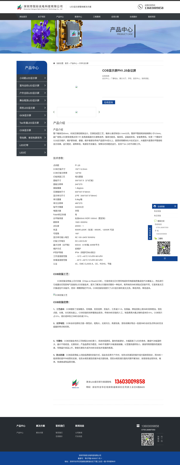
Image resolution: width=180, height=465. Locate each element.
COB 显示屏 (83, 63)
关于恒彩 (41, 16)
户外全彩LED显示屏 (29, 92)
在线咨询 (108, 102)
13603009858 (150, 426)
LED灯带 (24, 145)
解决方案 (39, 432)
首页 (66, 63)
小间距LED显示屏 (28, 78)
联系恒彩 (152, 16)
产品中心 (60, 16)
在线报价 (133, 16)
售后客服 (157, 215)
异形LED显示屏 (27, 107)
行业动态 (78, 436)
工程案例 (96, 16)
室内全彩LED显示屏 (29, 85)
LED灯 (23, 152)
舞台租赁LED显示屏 (29, 100)
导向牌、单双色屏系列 (31, 137)
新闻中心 (78, 16)
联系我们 (59, 432)
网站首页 (23, 16)
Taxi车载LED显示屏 (29, 122)
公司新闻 (78, 432)
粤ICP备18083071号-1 (93, 458)
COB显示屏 (25, 130)
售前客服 (157, 211)
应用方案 (115, 16)
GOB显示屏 (25, 115)
